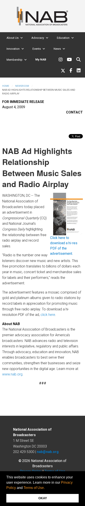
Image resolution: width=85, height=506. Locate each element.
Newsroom (22, 86)
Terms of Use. (34, 488)
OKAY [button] (42, 498)
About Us (13, 37)
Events (36, 48)
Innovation (13, 48)
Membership (14, 59)
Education (63, 37)
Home (5, 86)
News (57, 48)
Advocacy (37, 37)
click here (48, 315)
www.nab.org (12, 374)
